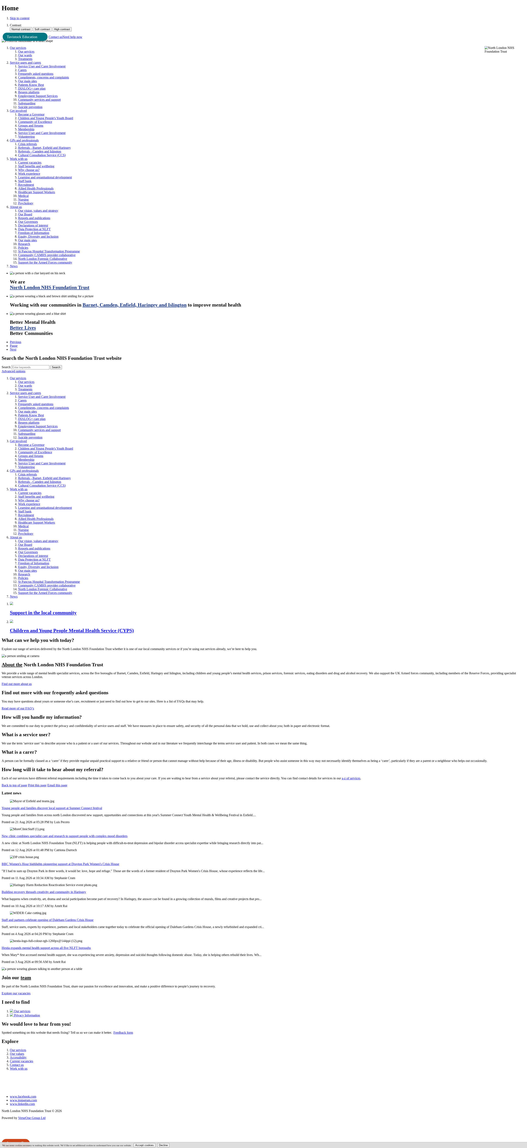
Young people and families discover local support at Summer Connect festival (52, 808)
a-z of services (351, 778)
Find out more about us (17, 684)
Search (6, 367)
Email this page (57, 785)
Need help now (72, 37)
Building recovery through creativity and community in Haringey (44, 892)
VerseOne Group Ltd (31, 1118)
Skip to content (19, 18)
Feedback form (123, 1032)
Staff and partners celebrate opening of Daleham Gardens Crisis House (47, 920)
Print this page (37, 785)
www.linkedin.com (22, 1104)
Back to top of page (14, 785)
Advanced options (13, 371)
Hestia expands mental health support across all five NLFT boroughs (46, 948)
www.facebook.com (23, 1096)
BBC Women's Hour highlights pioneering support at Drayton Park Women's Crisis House (60, 864)
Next (13, 349)
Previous (15, 342)
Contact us (55, 37)
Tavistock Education (22, 37)
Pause (13, 345)
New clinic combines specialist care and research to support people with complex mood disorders (64, 836)
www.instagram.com (23, 1100)
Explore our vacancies (16, 993)
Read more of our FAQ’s (18, 708)
